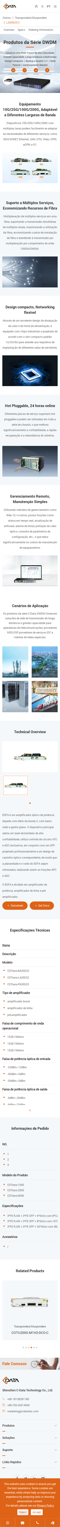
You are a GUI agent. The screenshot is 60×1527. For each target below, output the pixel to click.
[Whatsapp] (7, 1523)
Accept (36, 1512)
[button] (23, 1347)
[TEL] (37, 1523)
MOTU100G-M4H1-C (30, 1332)
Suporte (7, 1450)
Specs (22, 29)
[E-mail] (22, 1523)
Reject (23, 1512)
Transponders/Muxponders (31, 17)
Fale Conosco (19, 1363)
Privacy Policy (45, 1505)
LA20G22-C (13, 22)
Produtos (8, 1425)
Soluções (8, 1438)
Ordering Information (40, 29)
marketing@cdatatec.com (22, 1411)
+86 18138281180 (18, 1399)
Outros (7, 17)
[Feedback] (52, 1523)
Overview (9, 29)
